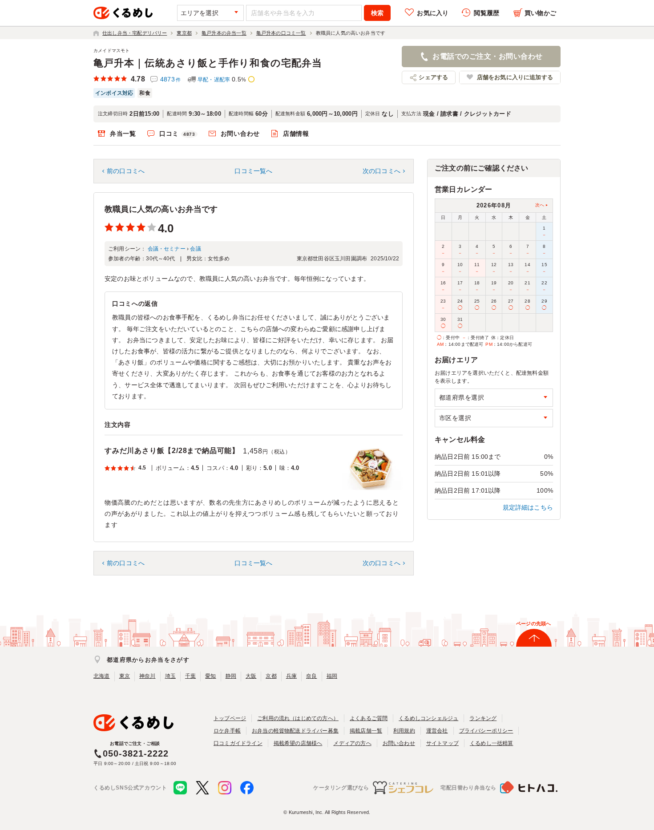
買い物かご (540, 12)
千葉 (190, 676)
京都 (271, 676)
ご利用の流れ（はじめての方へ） (298, 718)
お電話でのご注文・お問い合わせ (487, 56)
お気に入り (432, 12)
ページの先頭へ (533, 623)
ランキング (483, 718)
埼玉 (170, 676)
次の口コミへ (381, 170)
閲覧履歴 (486, 12)
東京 (124, 676)
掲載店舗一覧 (366, 731)
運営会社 (437, 731)
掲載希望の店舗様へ (298, 743)
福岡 (332, 676)
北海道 (101, 676)
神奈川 (147, 676)
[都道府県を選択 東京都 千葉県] (494, 398)
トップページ (230, 718)
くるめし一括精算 (491, 743)
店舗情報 (296, 133)
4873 (170, 79)
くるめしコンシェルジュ (428, 718)
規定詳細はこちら (528, 507)
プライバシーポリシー (486, 731)
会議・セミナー (167, 249)
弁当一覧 (123, 133)
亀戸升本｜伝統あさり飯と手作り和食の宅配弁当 (207, 63)
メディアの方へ (352, 743)
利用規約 (404, 731)
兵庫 (291, 676)
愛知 (210, 676)
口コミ (177, 133)
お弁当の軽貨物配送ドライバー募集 (295, 731)
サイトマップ (442, 743)
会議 (195, 249)
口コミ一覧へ (253, 170)
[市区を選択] (494, 418)
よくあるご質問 (369, 718)
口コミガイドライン (238, 743)
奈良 (311, 676)
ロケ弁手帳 (227, 731)
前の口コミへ (126, 170)
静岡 (231, 676)
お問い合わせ (240, 133)
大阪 (251, 676)
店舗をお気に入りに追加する (515, 77)
